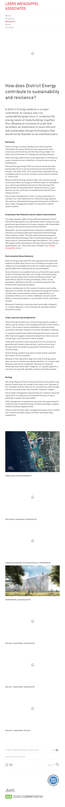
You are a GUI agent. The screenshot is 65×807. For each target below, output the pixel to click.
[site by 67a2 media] (55, 750)
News (8, 25)
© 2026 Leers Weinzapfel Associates (22, 750)
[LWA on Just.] (10, 791)
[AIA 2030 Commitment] (24, 797)
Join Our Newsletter (15, 757)
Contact (9, 27)
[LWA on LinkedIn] (11, 765)
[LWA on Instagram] (6, 765)
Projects (9, 19)
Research (10, 22)
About (8, 16)
